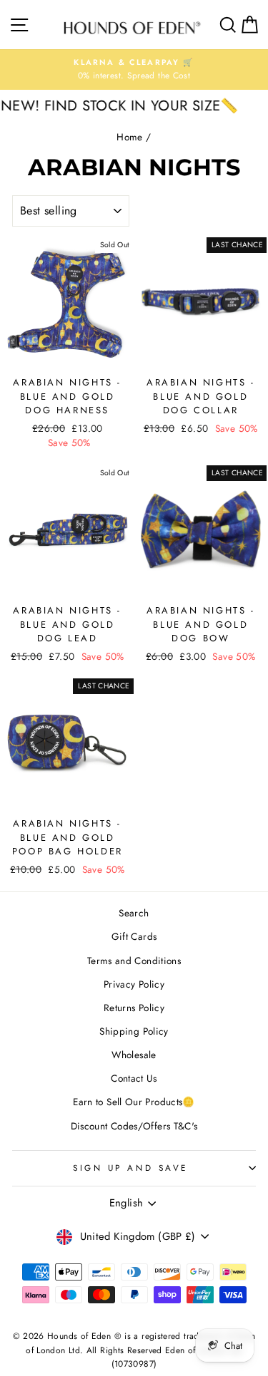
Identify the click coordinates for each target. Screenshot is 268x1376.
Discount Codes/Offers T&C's (134, 1126)
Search (134, 913)
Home (129, 137)
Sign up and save (130, 1168)
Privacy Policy (134, 984)
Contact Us (134, 1078)
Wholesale (133, 1054)
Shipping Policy (134, 1031)
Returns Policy (134, 1007)
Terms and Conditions (134, 960)
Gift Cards (134, 936)
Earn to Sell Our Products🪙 (134, 1102)
